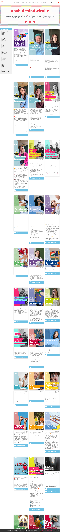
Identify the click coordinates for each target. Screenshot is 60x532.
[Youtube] (34, 22)
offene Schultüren (24, 2)
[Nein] (58, 530)
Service (36, 2)
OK (39, 530)
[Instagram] (30, 22)
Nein (42, 530)
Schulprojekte (31, 2)
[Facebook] (26, 22)
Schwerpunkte (43, 2)
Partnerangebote (16, 2)
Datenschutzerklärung (48, 530)
